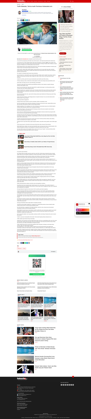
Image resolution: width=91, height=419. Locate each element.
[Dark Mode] (73, 1)
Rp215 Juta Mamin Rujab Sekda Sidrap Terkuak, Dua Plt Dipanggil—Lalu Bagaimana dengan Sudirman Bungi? (67, 93)
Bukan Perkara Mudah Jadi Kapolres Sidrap (24, 290)
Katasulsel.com (25, 59)
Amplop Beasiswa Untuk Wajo (65, 78)
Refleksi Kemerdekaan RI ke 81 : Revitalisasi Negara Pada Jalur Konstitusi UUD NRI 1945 (26, 284)
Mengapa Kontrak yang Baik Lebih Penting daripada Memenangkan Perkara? (26, 287)
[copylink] (29, 20)
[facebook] (21, 20)
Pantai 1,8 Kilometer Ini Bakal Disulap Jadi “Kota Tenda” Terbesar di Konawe (49, 305)
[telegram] (27, 20)
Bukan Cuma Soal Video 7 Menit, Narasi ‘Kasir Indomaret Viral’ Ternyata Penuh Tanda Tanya (67, 98)
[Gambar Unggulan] (37, 43)
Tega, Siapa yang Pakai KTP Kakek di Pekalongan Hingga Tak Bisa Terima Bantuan (65, 36)
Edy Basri (24, 9)
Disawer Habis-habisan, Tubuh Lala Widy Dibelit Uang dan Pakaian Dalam (37, 318)
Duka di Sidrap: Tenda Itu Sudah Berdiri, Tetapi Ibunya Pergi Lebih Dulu (65, 69)
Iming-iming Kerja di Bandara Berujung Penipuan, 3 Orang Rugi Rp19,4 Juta (49, 318)
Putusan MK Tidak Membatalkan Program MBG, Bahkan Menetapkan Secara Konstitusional (47, 287)
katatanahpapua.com (43, 414)
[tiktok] (73, 385)
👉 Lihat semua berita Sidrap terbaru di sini (25, 240)
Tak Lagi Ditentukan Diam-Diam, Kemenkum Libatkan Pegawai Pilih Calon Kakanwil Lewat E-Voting (37, 305)
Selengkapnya (24, 15)
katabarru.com (49, 414)
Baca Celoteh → (62, 53)
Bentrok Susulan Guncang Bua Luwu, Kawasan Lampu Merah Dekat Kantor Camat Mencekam (23, 318)
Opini (23, 4)
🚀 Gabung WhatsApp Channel (37, 274)
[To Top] (73, 377)
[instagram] (69, 385)
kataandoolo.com (54, 414)
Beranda (18, 4)
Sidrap (24, 248)
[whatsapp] (25, 20)
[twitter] (23, 20)
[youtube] (71, 385)
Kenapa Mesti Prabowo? (41, 290)
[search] (71, 1)
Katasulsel (19, 248)
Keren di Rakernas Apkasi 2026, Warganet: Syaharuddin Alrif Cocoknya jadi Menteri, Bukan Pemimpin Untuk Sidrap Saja (66, 88)
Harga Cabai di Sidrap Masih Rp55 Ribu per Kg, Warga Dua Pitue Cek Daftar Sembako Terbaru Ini (24, 305)
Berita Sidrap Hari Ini (36, 235)
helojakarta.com (36, 414)
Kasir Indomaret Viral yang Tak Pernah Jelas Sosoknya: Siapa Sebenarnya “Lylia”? (66, 82)
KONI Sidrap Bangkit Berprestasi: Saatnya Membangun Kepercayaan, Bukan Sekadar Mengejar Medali (46, 284)
